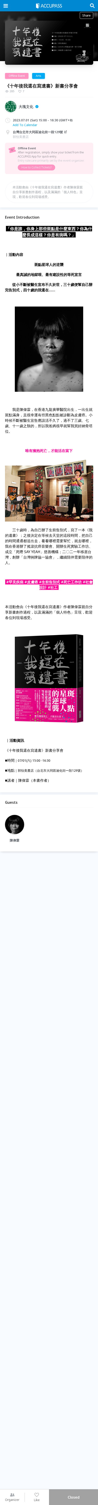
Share (86, 15)
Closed (74, 1497)
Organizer (12, 1500)
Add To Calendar (25, 125)
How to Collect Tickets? (36, 167)
